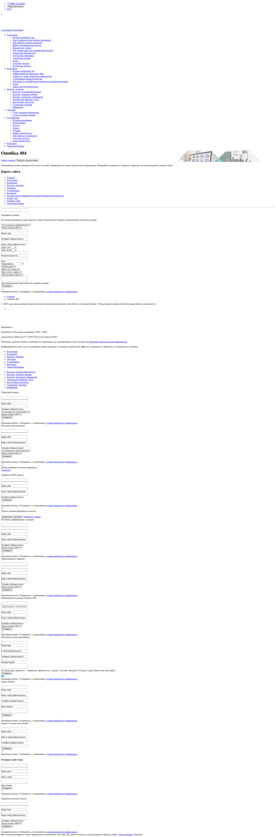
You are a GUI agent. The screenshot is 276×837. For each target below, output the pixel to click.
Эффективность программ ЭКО (28, 73)
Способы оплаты (21, 63)
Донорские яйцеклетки (24, 53)
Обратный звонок (15, 6)
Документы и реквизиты (25, 135)
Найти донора (8, 160)
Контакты (12, 143)
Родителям (12, 35)
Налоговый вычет (21, 141)
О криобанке (13, 117)
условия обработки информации (61, 291)
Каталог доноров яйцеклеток (27, 92)
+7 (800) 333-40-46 (16, 3)
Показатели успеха (22, 48)
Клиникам (12, 68)
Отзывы (17, 130)
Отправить (7, 286)
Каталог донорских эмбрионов (28, 97)
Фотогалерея (19, 123)
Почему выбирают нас (24, 37)
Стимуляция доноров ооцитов (27, 79)
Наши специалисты (22, 133)
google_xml (12, 198)
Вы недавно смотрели (23, 102)
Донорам (11, 110)
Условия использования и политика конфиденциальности (35, 195)
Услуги (16, 125)
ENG (9, 9)
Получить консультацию (27, 160)
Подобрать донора (22, 66)
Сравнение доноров (22, 104)
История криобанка (22, 120)
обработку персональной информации (108, 342)
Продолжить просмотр (12, 517)
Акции (16, 128)
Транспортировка (15, 146)
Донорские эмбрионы (23, 55)
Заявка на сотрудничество (25, 86)
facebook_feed (13, 201)
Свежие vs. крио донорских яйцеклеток (32, 76)
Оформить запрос (32, 517)
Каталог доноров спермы (25, 94)
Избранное (18, 107)
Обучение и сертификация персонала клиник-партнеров (40, 81)
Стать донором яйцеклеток (26, 112)
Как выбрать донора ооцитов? (27, 42)
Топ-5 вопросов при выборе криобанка (32, 40)
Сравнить (6, 470)
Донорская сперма (22, 58)
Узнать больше (125, 834)
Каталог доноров (15, 89)
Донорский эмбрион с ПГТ (26, 99)
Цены (15, 61)
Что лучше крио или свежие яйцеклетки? (33, 50)
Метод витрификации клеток (27, 45)
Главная (11, 177)
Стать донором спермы (24, 115)
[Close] (2, 464)
